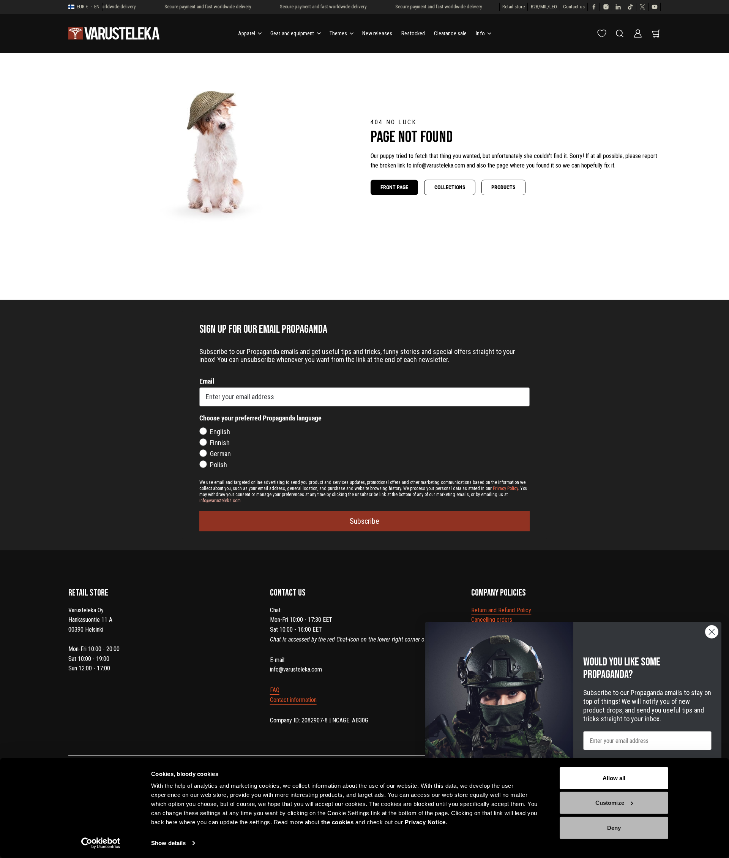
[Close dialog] (711, 631)
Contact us (574, 6)
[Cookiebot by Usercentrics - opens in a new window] (101, 843)
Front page (394, 187)
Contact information (293, 699)
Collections (449, 187)
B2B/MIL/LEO (544, 6)
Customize (609, 803)
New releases (377, 33)
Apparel (246, 33)
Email (207, 381)
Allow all (614, 778)
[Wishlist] (602, 33)
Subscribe (364, 521)
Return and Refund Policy (501, 610)
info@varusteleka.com (439, 165)
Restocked (413, 33)
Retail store (513, 6)
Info (480, 33)
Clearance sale (450, 33)
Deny (614, 828)
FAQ (274, 690)
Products (503, 187)
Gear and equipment (292, 33)
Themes (338, 33)
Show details (168, 843)
